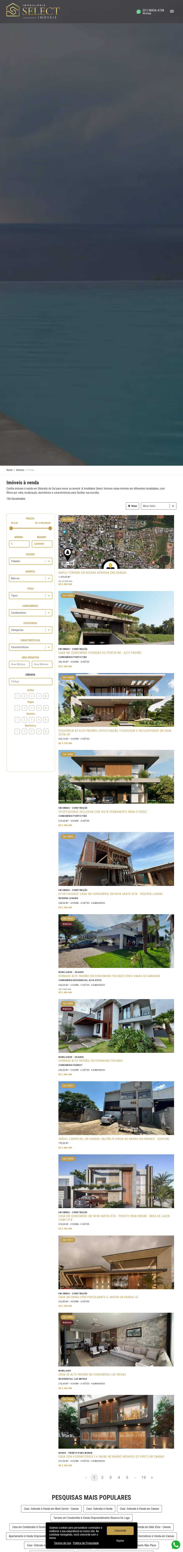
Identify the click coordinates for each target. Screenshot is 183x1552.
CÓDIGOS (30, 674)
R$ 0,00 (14, 523)
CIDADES (30, 554)
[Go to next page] (151, 1477)
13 (143, 1477)
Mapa (134, 506)
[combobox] (143, 506)
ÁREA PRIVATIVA (30, 657)
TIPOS (30, 588)
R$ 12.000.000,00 (42, 523)
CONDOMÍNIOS (30, 606)
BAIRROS (30, 571)
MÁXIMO (41, 537)
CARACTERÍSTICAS (30, 640)
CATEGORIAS (30, 623)
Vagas (30, 702)
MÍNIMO (18, 537)
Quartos (30, 713)
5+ (46, 696)
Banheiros (30, 725)
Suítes (30, 690)
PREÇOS (30, 518)
